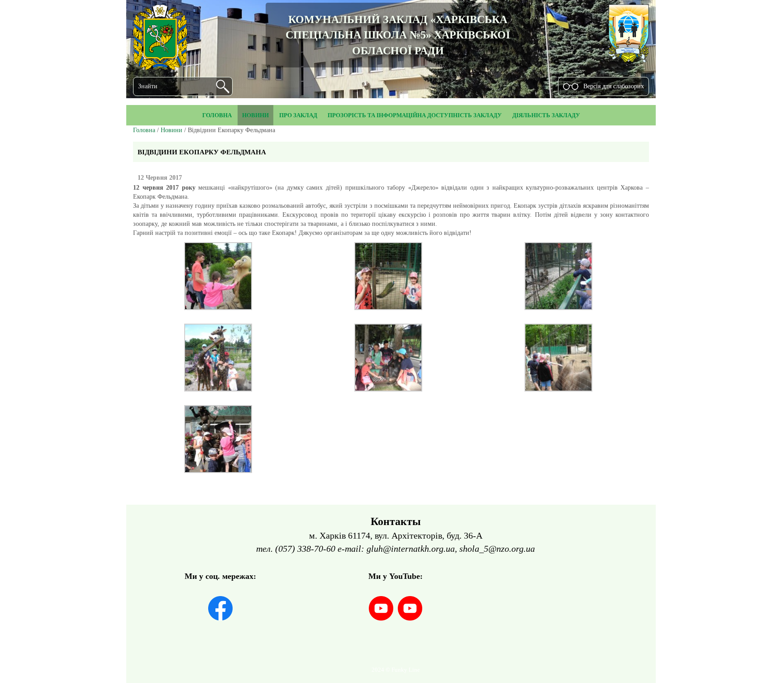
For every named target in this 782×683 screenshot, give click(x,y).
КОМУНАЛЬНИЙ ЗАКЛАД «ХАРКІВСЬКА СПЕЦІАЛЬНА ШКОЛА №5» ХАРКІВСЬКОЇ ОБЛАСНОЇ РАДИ (398, 35)
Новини (171, 130)
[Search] (222, 86)
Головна (144, 130)
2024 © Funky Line (396, 670)
